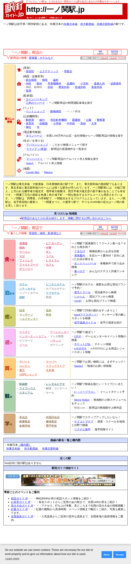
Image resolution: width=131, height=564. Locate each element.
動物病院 (55, 111)
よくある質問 (40, 18)
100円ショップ (28, 374)
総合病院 (31, 79)
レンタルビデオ (55, 384)
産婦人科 (99, 83)
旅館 (22, 297)
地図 (100, 51)
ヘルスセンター (28, 318)
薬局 (28, 90)
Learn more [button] (12, 558)
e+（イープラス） (85, 391)
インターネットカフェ (33, 336)
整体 (48, 314)
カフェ (50, 264)
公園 (88, 119)
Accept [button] (120, 554)
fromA (29, 163)
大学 (94, 123)
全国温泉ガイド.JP (22, 516)
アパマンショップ (37, 144)
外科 (50, 87)
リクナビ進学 (82, 429)
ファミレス (26, 260)
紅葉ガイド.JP (19, 509)
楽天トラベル (82, 292)
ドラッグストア (55, 365)
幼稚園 (43, 123)
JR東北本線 (70, 24)
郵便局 (30, 119)
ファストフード (28, 264)
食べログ (79, 271)
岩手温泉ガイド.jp (85, 322)
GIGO (77, 336)
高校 (83, 123)
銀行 (42, 119)
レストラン (53, 260)
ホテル (23, 284)
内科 (28, 83)
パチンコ (55, 340)
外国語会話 (53, 417)
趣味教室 (51, 421)
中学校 (71, 123)
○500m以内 (104, 58)
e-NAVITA (80, 348)
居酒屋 (23, 243)
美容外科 (96, 87)
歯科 (56, 79)
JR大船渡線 (87, 24)
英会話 (23, 417)
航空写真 (114, 51)
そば (22, 256)
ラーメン (24, 251)
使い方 (29, 18)
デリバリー (26, 269)
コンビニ (24, 365)
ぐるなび (79, 251)
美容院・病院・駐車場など (45, 233)
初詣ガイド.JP (19, 498)
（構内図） (25, 444)
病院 (45, 79)
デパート (24, 361)
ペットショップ (35, 111)
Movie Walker (82, 399)
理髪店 (68, 71)
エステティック (49, 71)
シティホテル (27, 288)
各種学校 (24, 425)
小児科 (84, 83)
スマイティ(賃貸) (36, 149)
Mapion (48, 172)
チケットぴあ (82, 344)
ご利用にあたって (55, 18)
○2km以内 (113, 58)
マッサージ (26, 314)
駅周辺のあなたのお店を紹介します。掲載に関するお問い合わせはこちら (66, 218)
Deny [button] (107, 554)
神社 (28, 127)
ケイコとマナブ (83, 421)
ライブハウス (27, 388)
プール (23, 344)
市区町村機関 (58, 119)
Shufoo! (78, 365)
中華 (48, 247)
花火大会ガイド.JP (22, 505)
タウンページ (34, 135)
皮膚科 (71, 83)
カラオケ (24, 332)
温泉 (48, 310)
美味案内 (79, 255)
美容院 (30, 71)
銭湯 (22, 310)
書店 (22, 370)
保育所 (30, 123)
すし (48, 251)
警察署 (101, 119)
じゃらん (79, 296)
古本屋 (50, 370)
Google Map (32, 172)
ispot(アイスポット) (85, 314)
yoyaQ (78, 300)
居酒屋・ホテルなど (41, 57)
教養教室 (24, 421)
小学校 (57, 123)
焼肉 (22, 247)
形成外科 (80, 87)
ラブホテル (53, 292)
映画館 (23, 384)
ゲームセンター (59, 332)
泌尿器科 (115, 83)
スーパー (51, 361)
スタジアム (26, 392)
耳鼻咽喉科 (54, 83)
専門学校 (51, 425)
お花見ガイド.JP (21, 502)
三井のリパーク (35, 102)
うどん (50, 256)
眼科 (39, 83)
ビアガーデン (54, 243)
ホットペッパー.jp (85, 263)
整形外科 (64, 87)
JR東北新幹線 (105, 24)
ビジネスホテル (55, 284)
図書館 (76, 119)
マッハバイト (34, 158)
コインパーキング (37, 99)
